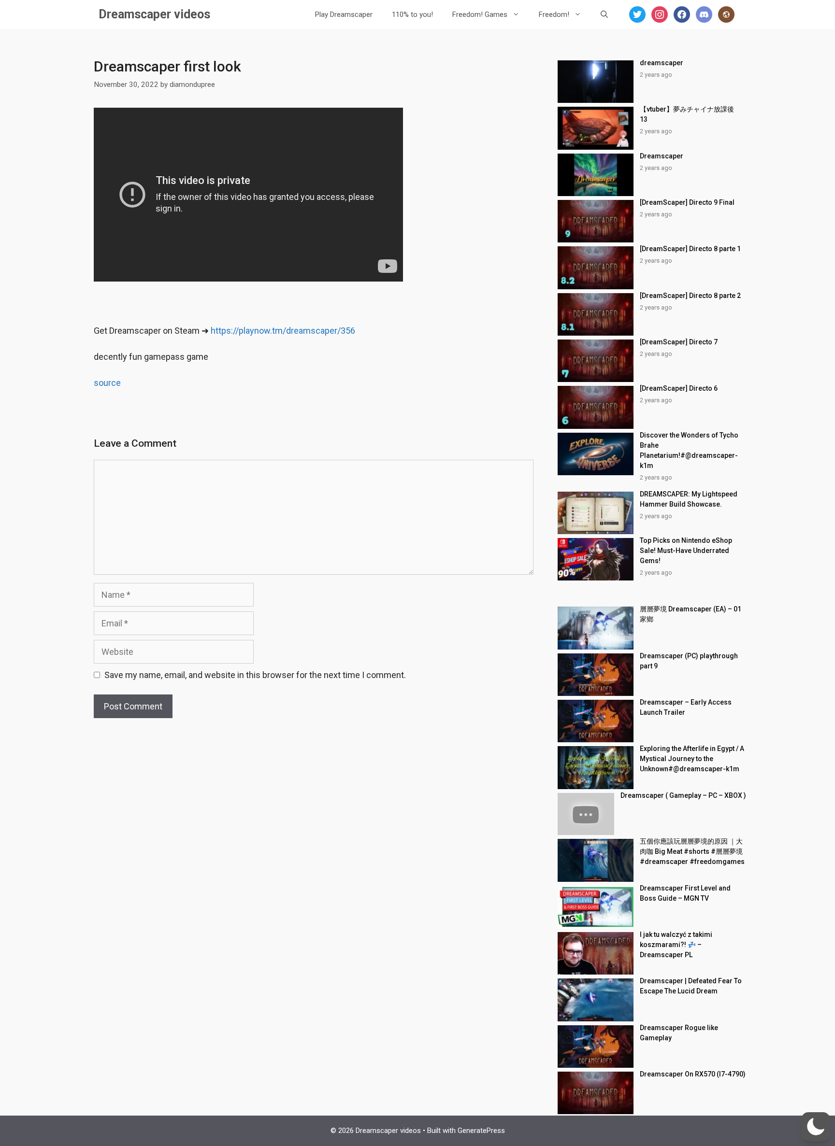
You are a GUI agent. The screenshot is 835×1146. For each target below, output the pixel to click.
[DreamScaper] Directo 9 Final (687, 202)
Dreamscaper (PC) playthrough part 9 (689, 661)
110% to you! (412, 14)
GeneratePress (481, 1130)
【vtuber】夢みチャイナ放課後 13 (690, 114)
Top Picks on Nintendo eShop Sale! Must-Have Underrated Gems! (686, 551)
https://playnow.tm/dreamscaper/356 (283, 330)
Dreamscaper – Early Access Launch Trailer (686, 707)
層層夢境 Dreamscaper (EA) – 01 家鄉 (690, 614)
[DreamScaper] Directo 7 (679, 342)
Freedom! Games (479, 14)
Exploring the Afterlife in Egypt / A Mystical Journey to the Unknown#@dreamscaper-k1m (692, 759)
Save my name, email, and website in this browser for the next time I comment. (255, 675)
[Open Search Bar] (604, 14)
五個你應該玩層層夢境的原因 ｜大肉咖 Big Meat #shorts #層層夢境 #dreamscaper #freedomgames (692, 851)
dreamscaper (661, 63)
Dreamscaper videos (154, 14)
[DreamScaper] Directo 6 (679, 388)
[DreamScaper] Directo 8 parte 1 (690, 249)
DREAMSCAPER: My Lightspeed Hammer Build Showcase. (688, 499)
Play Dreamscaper (344, 14)
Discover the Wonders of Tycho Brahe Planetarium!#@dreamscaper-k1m (689, 450)
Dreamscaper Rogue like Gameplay (679, 1033)
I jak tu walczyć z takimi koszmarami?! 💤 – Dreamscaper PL (676, 945)
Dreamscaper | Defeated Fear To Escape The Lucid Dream (691, 986)
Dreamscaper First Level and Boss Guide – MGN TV (685, 893)
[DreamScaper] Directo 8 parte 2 (690, 295)
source (107, 383)
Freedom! (554, 14)
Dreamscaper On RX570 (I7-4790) (693, 1074)
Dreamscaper (661, 156)
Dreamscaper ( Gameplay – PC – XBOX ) (683, 795)
